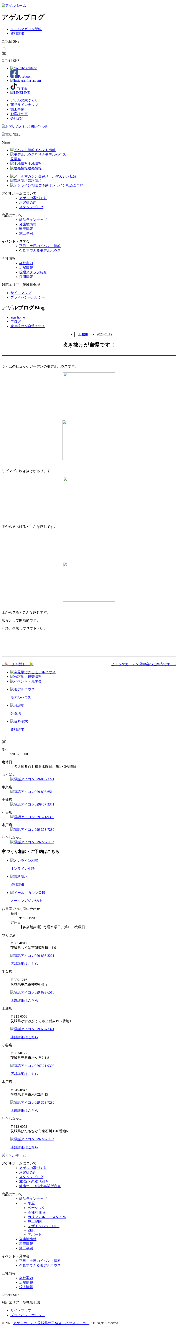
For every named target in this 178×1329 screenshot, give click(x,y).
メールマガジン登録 (26, 29)
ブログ (15, 321)
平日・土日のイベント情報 (40, 246)
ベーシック (36, 1208)
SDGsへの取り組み (33, 1181)
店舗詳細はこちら (24, 964)
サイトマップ (20, 293)
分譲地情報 (27, 224)
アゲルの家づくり (24, 100)
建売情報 (26, 229)
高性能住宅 (36, 1212)
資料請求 (17, 33)
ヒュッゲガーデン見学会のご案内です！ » (143, 664)
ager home (17, 317)
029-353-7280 (44, 829)
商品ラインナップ (24, 105)
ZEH (31, 1230)
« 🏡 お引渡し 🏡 (18, 664)
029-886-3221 (44, 779)
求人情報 (26, 1287)
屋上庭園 (35, 1221)
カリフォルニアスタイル (47, 1217)
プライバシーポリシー (27, 297)
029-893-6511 (44, 792)
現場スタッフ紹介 (33, 272)
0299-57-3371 (44, 804)
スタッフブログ (31, 207)
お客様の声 (19, 114)
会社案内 (26, 263)
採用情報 (26, 277)
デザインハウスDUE (43, 1226)
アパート (35, 1234)
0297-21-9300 (44, 817)
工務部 (83, 334)
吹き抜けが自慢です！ (27, 326)
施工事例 (17, 109)
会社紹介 (17, 118)
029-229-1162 (44, 842)
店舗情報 (26, 267)
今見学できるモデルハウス (40, 250)
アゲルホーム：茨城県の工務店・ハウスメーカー (51, 1323)
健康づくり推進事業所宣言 (40, 1186)
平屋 (31, 1203)
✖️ (4, 53)
